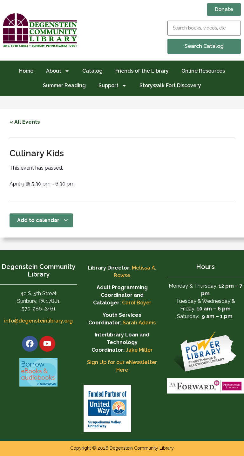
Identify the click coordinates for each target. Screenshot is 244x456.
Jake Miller (139, 350)
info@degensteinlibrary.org (38, 321)
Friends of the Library (142, 71)
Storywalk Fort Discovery (170, 85)
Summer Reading (64, 85)
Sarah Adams (139, 323)
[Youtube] (47, 344)
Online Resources (203, 71)
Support (108, 85)
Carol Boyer (136, 303)
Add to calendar (39, 220)
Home (26, 71)
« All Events (25, 122)
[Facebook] (30, 344)
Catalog (92, 71)
